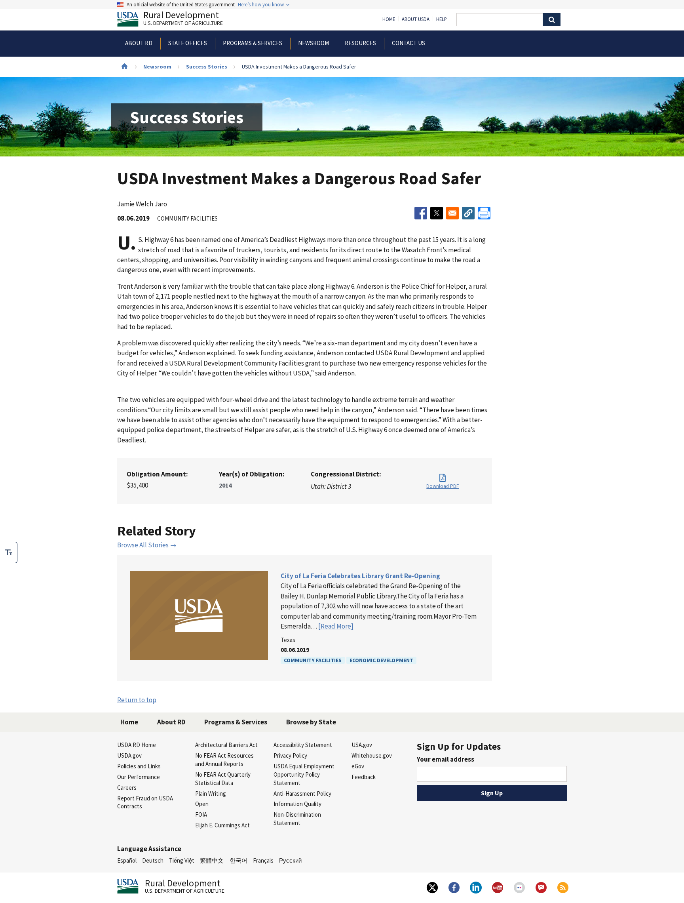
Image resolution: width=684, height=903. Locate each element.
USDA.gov (129, 755)
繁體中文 (212, 860)
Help (441, 19)
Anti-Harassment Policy (302, 793)
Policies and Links (139, 766)
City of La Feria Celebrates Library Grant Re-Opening (360, 576)
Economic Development (381, 660)
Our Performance (138, 777)
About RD (171, 722)
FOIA (201, 814)
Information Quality (297, 804)
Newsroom (157, 66)
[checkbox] (8, 552)
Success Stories (206, 66)
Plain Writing (210, 793)
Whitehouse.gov (372, 755)
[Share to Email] (452, 213)
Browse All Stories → (147, 545)
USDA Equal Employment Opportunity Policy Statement (304, 774)
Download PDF (442, 486)
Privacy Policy (290, 755)
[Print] (484, 213)
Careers (127, 787)
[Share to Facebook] (420, 213)
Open (202, 804)
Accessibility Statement (303, 745)
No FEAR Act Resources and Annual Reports (224, 760)
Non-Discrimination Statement (297, 819)
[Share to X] (436, 213)
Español (127, 860)
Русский (290, 860)
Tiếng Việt (181, 860)
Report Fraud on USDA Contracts (145, 802)
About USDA (415, 19)
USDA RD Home (136, 745)
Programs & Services (235, 722)
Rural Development (183, 19)
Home (388, 19)
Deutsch (152, 860)
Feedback (364, 777)
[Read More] (335, 626)
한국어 (238, 860)
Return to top (136, 699)
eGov (358, 766)
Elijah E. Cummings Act (222, 825)
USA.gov (362, 745)
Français (263, 860)
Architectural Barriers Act (226, 745)
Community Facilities (313, 660)
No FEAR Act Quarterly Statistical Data (223, 779)
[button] (468, 213)
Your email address (445, 759)
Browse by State (311, 722)
